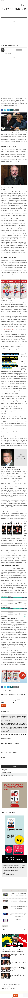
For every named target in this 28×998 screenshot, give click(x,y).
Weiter (3, 705)
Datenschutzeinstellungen (14, 984)
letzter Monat (15, 890)
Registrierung (11, 750)
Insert (15, 995)
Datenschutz (5, 984)
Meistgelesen (7, 886)
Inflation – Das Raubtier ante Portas (10, 469)
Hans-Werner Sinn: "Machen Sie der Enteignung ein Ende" (13, 188)
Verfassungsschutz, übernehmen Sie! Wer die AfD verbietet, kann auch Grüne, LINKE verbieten (13, 950)
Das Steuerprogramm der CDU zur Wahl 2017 (13, 620)
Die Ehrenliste (18, 919)
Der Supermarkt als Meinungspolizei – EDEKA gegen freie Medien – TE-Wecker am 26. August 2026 (18, 914)
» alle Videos (25, 929)
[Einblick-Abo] (14, 830)
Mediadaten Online (6, 986)
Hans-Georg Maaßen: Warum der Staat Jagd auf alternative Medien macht (18, 969)
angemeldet (9, 734)
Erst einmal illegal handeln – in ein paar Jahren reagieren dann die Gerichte (18, 962)
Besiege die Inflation (6, 300)
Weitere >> (4, 926)
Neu (14, 886)
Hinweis (6, 731)
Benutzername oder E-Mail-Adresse (9, 752)
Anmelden (4, 750)
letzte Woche (8, 890)
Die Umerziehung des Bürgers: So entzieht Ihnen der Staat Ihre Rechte (18, 975)
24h (3, 890)
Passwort (3, 757)
